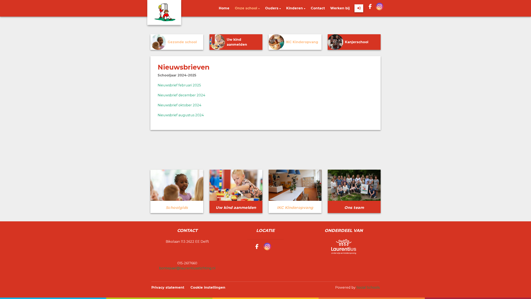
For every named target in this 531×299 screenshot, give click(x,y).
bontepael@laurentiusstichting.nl (187, 268)
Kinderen (295, 8)
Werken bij (340, 8)
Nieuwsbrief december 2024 (181, 95)
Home (224, 8)
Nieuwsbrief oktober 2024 (179, 105)
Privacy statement (167, 287)
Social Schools (368, 287)
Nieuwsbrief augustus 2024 (181, 115)
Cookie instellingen (207, 287)
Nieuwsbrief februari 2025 (179, 85)
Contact (318, 8)
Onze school (246, 8)
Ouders (272, 8)
